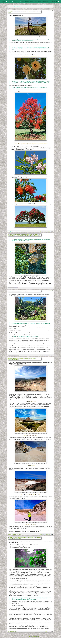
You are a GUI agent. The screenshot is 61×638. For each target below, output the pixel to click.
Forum (35, 1)
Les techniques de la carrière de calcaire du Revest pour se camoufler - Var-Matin (22, 359)
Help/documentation (31, 636)
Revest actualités (10, 1)
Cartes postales (45, 1)
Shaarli (22, 635)
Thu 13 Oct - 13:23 (51, 357)
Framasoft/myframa (36, 636)
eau (8, 631)
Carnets (31, 1)
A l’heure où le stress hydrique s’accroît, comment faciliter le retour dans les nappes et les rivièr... (24, 538)
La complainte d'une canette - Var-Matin (17, 291)
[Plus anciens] (7, 633)
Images (39, 1)
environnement (14, 534)
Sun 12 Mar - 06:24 (51, 290)
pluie (15, 631)
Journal (22, 1)
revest (20, 534)
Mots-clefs (27, 1)
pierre (17, 534)
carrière (9, 534)
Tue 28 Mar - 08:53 (51, 10)
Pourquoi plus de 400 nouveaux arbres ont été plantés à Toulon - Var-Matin (24, 11)
